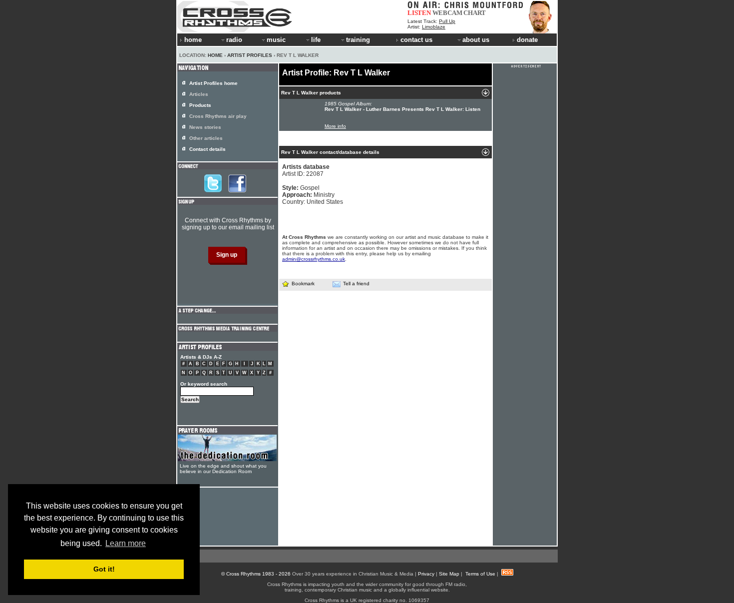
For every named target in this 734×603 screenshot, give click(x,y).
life (316, 39)
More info (335, 126)
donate (527, 39)
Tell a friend (356, 283)
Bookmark (303, 283)
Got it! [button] (104, 569)
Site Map (449, 574)
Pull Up (447, 21)
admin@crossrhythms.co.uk (313, 259)
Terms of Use (480, 574)
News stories (205, 127)
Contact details (207, 149)
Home (215, 55)
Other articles (206, 138)
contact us (416, 39)
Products (200, 105)
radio (234, 39)
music (276, 39)
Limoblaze (433, 26)
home (193, 39)
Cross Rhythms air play (218, 116)
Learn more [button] (125, 543)
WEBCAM (447, 12)
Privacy (426, 574)
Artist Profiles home (213, 83)
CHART (474, 12)
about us (475, 39)
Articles (198, 94)
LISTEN (419, 12)
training (358, 39)
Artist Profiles (249, 55)
